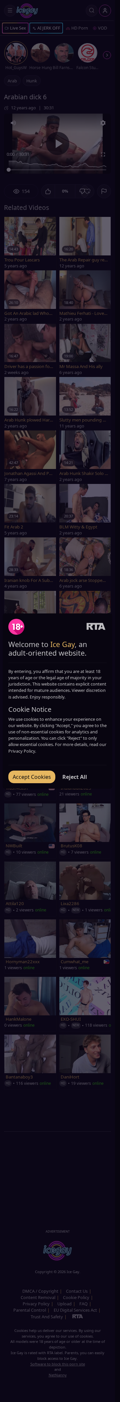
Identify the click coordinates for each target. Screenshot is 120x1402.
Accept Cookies (32, 777)
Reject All (74, 777)
